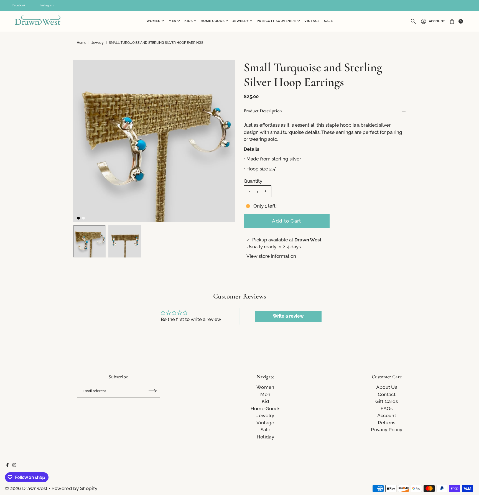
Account (437, 21)
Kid (265, 401)
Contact (387, 394)
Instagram (47, 5)
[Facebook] (7, 465)
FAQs (387, 408)
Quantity (253, 181)
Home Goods (213, 21)
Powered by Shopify (74, 488)
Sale (328, 21)
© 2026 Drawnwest (26, 488)
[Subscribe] (153, 391)
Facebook (18, 5)
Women (154, 21)
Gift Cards (386, 401)
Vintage (312, 21)
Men (173, 21)
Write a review (288, 316)
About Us (386, 387)
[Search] (413, 21)
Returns (386, 422)
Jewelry (241, 21)
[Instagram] (14, 465)
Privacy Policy (386, 429)
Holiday (265, 437)
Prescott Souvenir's (277, 21)
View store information (271, 256)
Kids (189, 21)
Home (81, 43)
